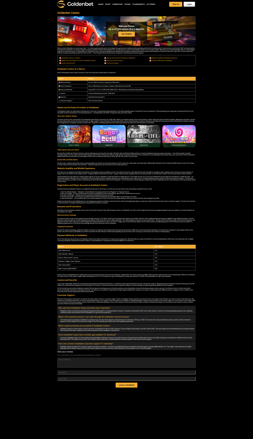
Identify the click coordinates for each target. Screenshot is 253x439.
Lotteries (150, 4)
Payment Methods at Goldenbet (162, 60)
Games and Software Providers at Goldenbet (121, 58)
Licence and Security (68, 63)
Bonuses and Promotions (115, 60)
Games (100, 4)
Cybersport (117, 4)
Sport (108, 4)
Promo (128, 4)
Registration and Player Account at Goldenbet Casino (79, 60)
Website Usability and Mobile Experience (164, 58)
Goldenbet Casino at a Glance (71, 58)
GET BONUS (127, 34)
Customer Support (113, 63)
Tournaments (138, 4)
